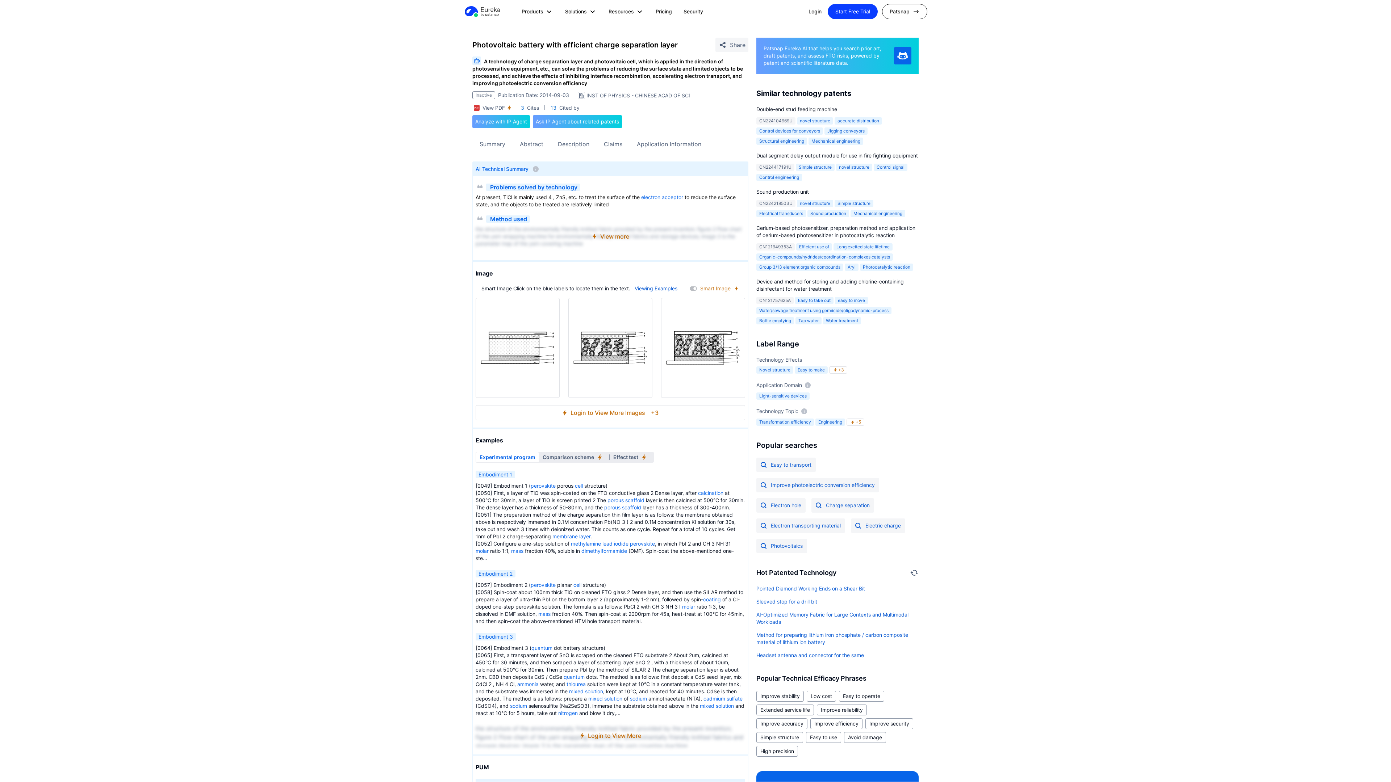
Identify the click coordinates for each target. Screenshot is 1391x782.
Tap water (808, 320)
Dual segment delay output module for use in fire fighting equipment (837, 155)
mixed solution (586, 691)
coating (712, 599)
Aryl (852, 267)
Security (693, 11)
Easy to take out (814, 300)
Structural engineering (781, 141)
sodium (638, 698)
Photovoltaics (787, 546)
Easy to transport (791, 465)
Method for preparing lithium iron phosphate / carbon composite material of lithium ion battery (832, 638)
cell (579, 486)
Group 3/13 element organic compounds (799, 267)
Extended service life (785, 710)
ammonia (528, 684)
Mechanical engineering (835, 141)
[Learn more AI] (902, 55)
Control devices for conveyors (789, 131)
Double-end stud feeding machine (796, 109)
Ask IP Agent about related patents (577, 121)
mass (517, 551)
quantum (541, 648)
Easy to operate (861, 696)
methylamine (586, 544)
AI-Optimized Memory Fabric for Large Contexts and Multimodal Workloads (832, 618)
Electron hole (786, 505)
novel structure (815, 120)
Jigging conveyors (846, 131)
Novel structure (774, 370)
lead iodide (615, 544)
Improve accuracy (781, 723)
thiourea (576, 684)
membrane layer (571, 536)
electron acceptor (662, 197)
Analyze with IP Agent (501, 121)
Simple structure (815, 167)
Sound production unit (782, 192)
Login (815, 11)
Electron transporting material (806, 525)
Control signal (891, 167)
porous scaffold (625, 500)
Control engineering (779, 177)
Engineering (830, 422)
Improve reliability (842, 710)
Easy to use (823, 737)
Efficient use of (814, 246)
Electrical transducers (781, 213)
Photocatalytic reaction (886, 267)
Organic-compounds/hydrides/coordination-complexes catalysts (824, 257)
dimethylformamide (604, 551)
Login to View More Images (615, 412)
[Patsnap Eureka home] (482, 11)
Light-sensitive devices (783, 396)
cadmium (714, 698)
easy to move (851, 300)
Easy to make (811, 370)
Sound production (828, 213)
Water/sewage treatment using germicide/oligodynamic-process (824, 310)
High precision (777, 751)
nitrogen (568, 713)
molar (482, 551)
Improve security (889, 723)
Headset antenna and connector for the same (810, 655)
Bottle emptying (775, 320)
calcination (710, 493)
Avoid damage (865, 737)
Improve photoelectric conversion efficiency (823, 485)
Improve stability (780, 696)
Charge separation (848, 505)
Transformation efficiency (785, 422)
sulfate (735, 698)
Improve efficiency (836, 723)
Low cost (821, 696)
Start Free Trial (852, 11)
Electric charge (883, 525)
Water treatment (842, 320)
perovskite (543, 486)
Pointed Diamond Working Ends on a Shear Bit (810, 588)
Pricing (664, 11)
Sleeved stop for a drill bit (786, 601)
